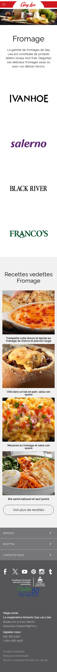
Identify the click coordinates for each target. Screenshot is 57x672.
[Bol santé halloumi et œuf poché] (28, 473)
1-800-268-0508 (13, 640)
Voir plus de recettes (28, 510)
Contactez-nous (13, 555)
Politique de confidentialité (15, 656)
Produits (8, 533)
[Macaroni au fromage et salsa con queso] (28, 420)
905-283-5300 (11, 636)
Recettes (8, 544)
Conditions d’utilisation (14, 651)
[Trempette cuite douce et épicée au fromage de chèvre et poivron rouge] (28, 312)
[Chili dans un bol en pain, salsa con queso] (28, 366)
